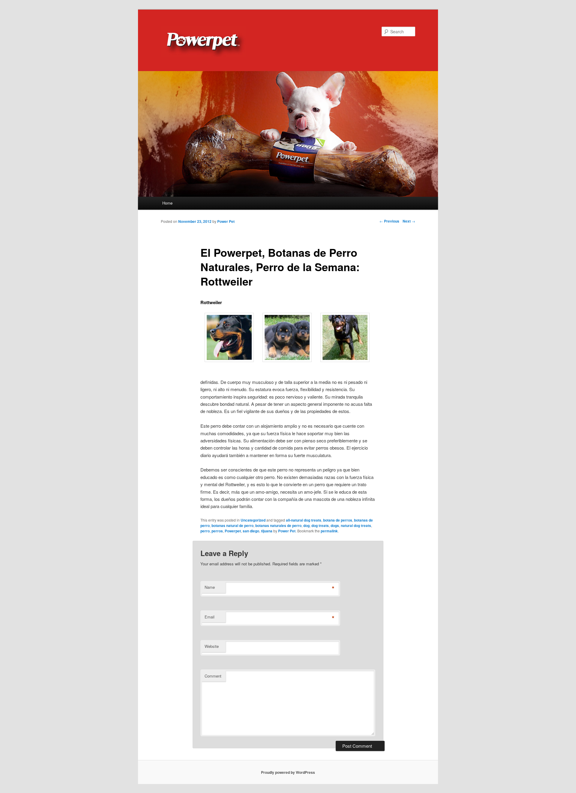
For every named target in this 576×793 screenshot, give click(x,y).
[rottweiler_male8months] (345, 360)
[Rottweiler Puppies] (287, 360)
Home (167, 203)
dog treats (320, 525)
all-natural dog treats (303, 520)
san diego (251, 531)
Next (409, 221)
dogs (335, 525)
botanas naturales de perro (278, 525)
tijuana (266, 531)
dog (306, 525)
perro (205, 531)
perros (217, 531)
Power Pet (287, 531)
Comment (213, 676)
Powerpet (233, 531)
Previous (389, 221)
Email (209, 617)
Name (210, 587)
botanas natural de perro (233, 525)
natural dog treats (356, 525)
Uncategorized (253, 520)
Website (212, 646)
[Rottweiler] (229, 360)
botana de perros (337, 520)
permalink (329, 531)
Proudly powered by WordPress (288, 772)
